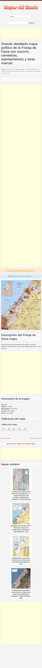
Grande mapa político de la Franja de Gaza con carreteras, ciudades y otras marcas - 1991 (21, 528)
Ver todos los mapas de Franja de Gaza (21, 444)
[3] (14, 429)
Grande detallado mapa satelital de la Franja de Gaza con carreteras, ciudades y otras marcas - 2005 (21, 594)
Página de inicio (6, 69)
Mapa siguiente (34, 438)
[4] (19, 429)
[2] (9, 429)
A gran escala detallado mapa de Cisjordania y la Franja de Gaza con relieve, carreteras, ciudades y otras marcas (21, 495)
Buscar (31, 23)
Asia (13, 69)
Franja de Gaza (19, 69)
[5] (25, 429)
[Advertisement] (21, 33)
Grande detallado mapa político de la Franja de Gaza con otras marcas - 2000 (21, 561)
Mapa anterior (7, 438)
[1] (3, 429)
